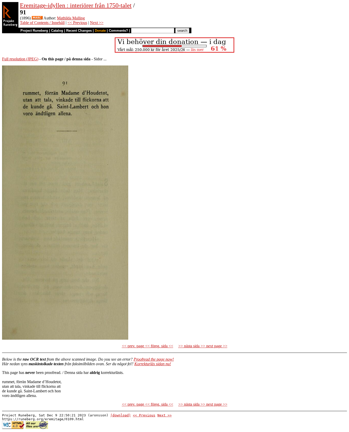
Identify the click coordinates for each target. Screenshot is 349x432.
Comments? (118, 30)
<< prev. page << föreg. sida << (147, 346)
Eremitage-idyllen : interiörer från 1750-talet (76, 5)
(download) (120, 415)
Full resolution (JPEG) (20, 59)
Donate (100, 30)
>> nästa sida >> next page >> (202, 346)
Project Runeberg (34, 30)
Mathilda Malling (71, 18)
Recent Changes (79, 30)
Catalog (57, 30)
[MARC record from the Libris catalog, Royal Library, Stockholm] (37, 18)
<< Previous (77, 22)
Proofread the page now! (154, 359)
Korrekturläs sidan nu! (152, 364)
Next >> (96, 22)
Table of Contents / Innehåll (42, 22)
